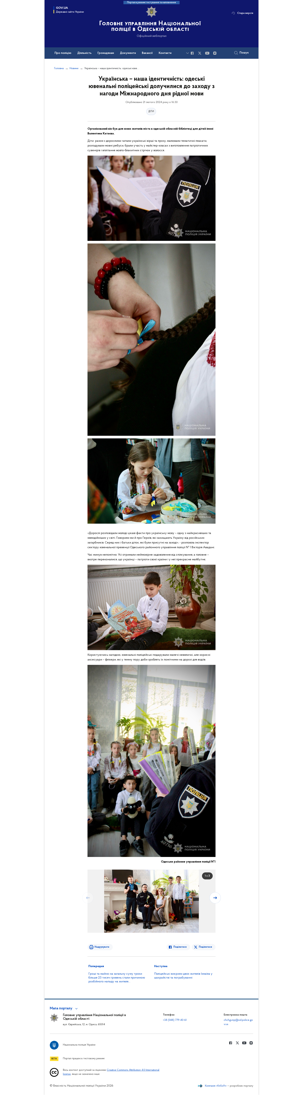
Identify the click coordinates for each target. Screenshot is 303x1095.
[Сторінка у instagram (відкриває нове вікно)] (215, 53)
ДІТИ (151, 111)
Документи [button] (128, 53)
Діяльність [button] (84, 53)
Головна (59, 68)
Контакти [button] (165, 53)
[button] (64, 1008)
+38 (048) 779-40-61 (175, 1020)
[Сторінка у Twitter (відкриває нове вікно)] (200, 53)
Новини (74, 68)
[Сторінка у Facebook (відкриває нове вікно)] (192, 53)
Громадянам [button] (105, 53)
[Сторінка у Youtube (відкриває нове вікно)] (207, 53)
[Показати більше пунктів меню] (187, 53)
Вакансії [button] (147, 53)
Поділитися (180, 947)
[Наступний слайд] (215, 897)
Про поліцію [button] (63, 53)
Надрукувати (102, 947)
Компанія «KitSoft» (216, 1085)
